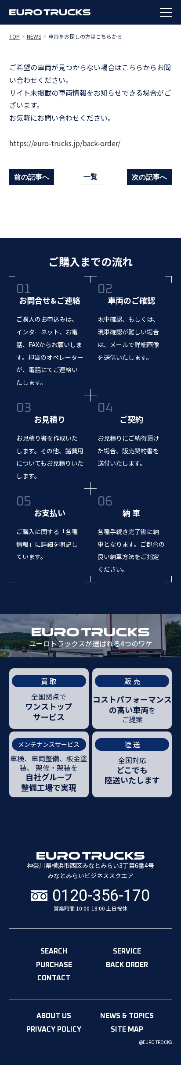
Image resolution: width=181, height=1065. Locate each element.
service (127, 951)
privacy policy (53, 1029)
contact (53, 978)
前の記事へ (31, 177)
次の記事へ (149, 177)
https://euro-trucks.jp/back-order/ (64, 143)
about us (53, 1015)
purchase (54, 964)
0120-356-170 (101, 895)
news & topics (127, 1015)
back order (127, 964)
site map (127, 1029)
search (53, 951)
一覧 (90, 176)
